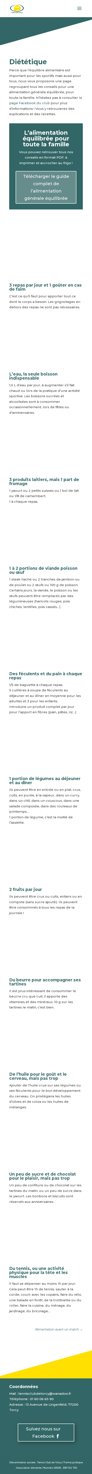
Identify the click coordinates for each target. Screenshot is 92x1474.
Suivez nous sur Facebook (43, 1432)
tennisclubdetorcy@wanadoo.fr (44, 1394)
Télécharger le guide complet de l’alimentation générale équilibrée (46, 187)
